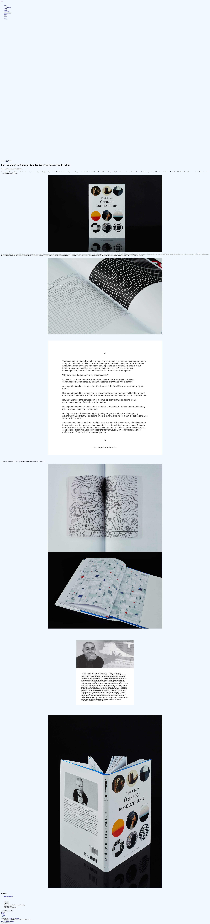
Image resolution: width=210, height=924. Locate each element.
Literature (3, 915)
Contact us (6, 11)
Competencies (7, 13)
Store (5, 8)
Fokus (5, 16)
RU (2, 1)
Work (5, 5)
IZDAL (3, 913)
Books (9, 7)
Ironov (5, 14)
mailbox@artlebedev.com (7, 921)
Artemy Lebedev (8, 896)
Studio (5, 10)
